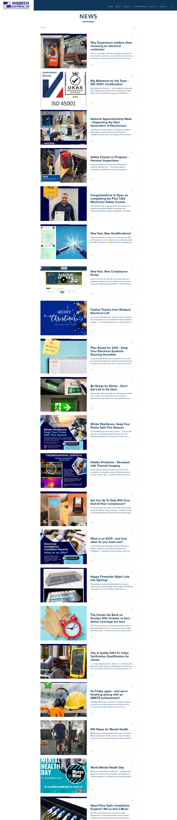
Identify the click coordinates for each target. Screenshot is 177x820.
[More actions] (132, 38)
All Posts (43, 27)
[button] (134, 28)
